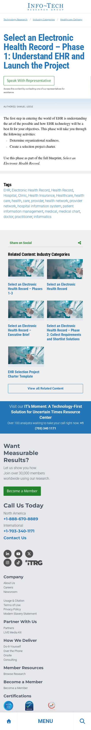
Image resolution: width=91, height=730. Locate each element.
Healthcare (64, 195)
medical (51, 211)
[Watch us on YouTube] (18, 554)
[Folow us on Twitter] (29, 554)
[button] (45, 721)
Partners (9, 628)
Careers (8, 587)
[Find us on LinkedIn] (7, 554)
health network (56, 201)
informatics (42, 217)
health (16, 201)
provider (37, 201)
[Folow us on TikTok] (18, 563)
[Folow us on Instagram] (7, 563)
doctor (8, 217)
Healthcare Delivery (71, 19)
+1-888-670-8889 (21, 519)
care (26, 201)
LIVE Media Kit (12, 632)
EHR (7, 190)
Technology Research (15, 19)
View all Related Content (45, 388)
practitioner (23, 217)
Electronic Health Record (31, 190)
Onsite (8, 655)
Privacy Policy (12, 609)
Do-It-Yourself (12, 646)
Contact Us (15, 537)
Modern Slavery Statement (20, 613)
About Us (9, 583)
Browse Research (15, 674)
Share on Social (21, 243)
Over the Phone (13, 651)
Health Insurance (41, 195)
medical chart (69, 211)
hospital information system (39, 206)
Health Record (62, 190)
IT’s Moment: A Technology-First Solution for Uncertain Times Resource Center (46, 412)
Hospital (10, 195)
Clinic (22, 195)
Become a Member (22, 491)
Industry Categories (44, 19)
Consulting (10, 659)
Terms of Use (12, 605)
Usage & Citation (14, 600)
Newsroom (10, 591)
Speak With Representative (29, 80)
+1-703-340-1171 (19, 531)
